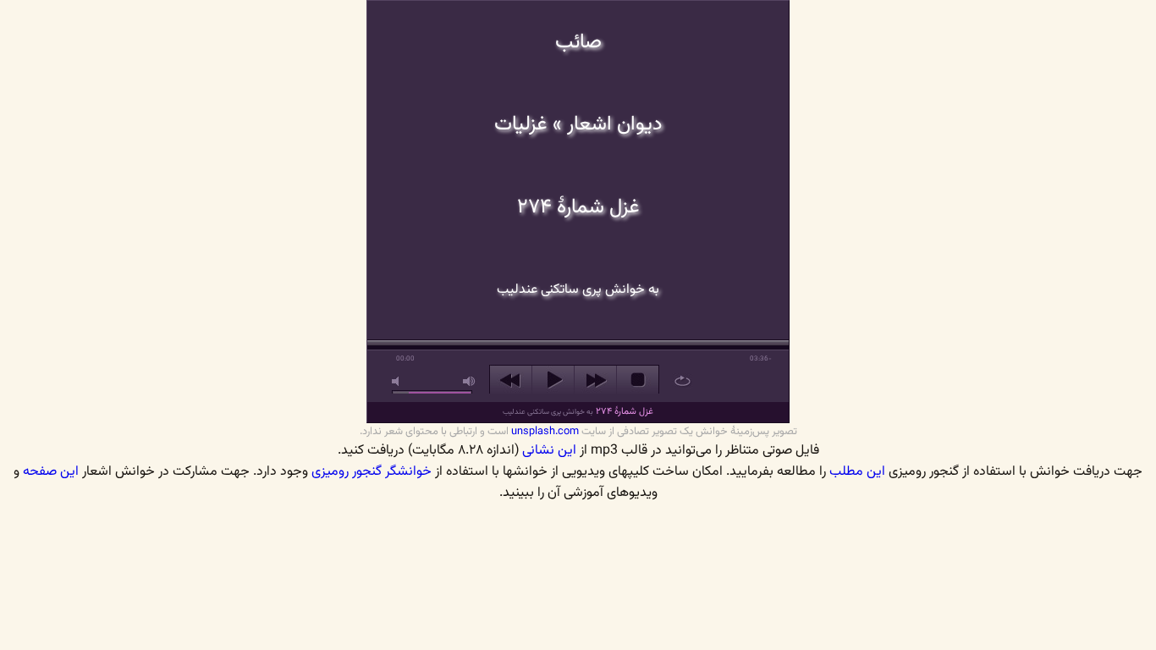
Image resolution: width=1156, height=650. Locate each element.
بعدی (595, 380)
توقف (637, 380)
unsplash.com (545, 431)
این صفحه (51, 471)
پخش (553, 380)
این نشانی (549, 450)
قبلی (510, 380)
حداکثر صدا (469, 381)
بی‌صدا (398, 381)
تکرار (682, 380)
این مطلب (857, 471)
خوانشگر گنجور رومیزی (371, 471)
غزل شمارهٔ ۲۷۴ (578, 412)
